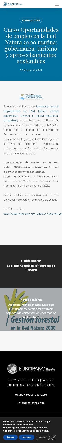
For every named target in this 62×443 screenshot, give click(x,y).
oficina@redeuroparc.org (31, 394)
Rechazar (26, 437)
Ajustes (42, 437)
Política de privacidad (31, 402)
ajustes (44, 430)
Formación (31, 20)
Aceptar (10, 437)
